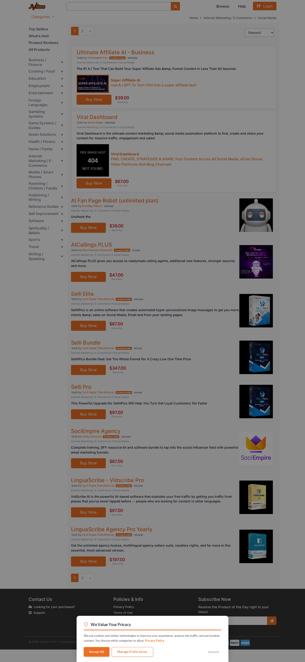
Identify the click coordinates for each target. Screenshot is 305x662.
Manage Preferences (132, 652)
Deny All (213, 652)
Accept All (96, 652)
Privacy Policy (154, 640)
